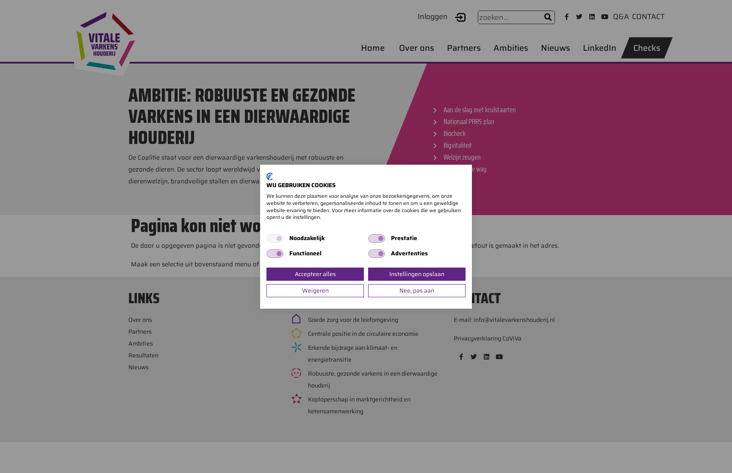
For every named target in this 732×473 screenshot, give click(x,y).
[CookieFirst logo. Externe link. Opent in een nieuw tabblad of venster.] (269, 176)
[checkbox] (274, 238)
